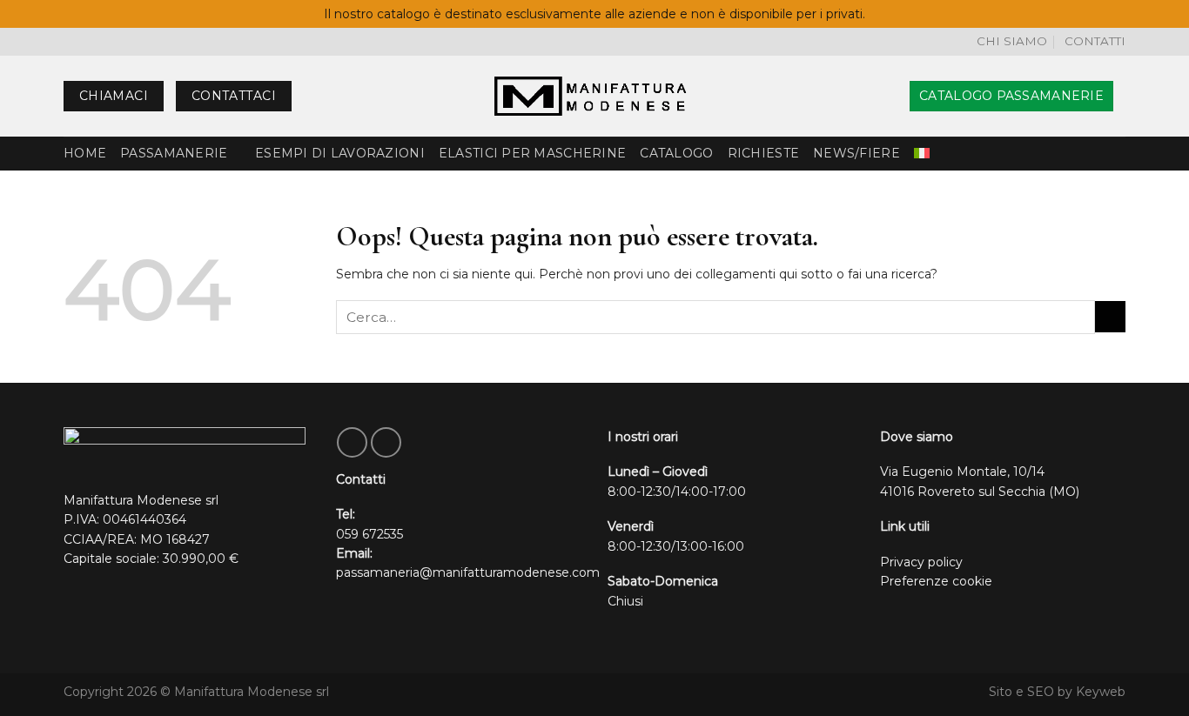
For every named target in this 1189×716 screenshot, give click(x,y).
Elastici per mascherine (532, 153)
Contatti (1095, 41)
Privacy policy (921, 562)
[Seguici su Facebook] (352, 442)
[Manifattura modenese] (594, 96)
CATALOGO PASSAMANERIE (1011, 96)
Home (85, 153)
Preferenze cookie (936, 581)
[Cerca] (890, 96)
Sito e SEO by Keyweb (1057, 691)
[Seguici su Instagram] (386, 442)
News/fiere (856, 153)
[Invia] (1110, 316)
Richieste (764, 153)
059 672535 (369, 534)
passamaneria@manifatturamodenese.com (468, 572)
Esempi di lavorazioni (340, 153)
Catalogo (676, 153)
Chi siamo (1012, 41)
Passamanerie (173, 153)
